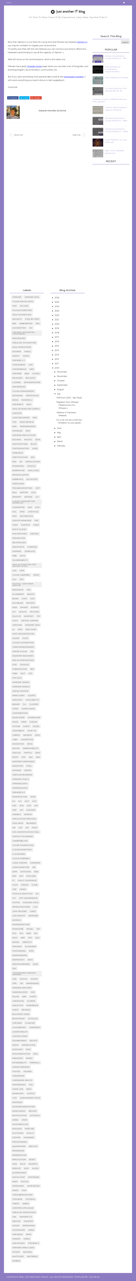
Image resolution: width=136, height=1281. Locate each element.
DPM (14, 872)
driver (24, 607)
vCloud (24, 306)
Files (15, 885)
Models (16, 920)
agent (33, 997)
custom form (19, 1036)
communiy (34, 1027)
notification (19, 1115)
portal (28, 753)
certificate (32, 396)
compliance (28, 709)
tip (38, 616)
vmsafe (16, 1239)
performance (27, 426)
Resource (17, 590)
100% (33, 797)
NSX (35, 418)
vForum (16, 770)
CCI (37, 497)
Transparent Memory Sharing (24, 973)
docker (16, 351)
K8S (14, 323)
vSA (14, 1217)
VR (21, 462)
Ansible (16, 814)
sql (31, 757)
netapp (33, 1111)
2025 (57, 302)
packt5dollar (20, 1124)
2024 (57, 306)
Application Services (24, 819)
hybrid (16, 735)
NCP (14, 516)
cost (24, 599)
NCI (21, 933)
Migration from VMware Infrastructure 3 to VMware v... (67, 405)
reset (32, 1159)
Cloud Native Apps (22, 301)
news (15, 400)
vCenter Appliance (23, 1208)
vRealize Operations (24, 1212)
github (16, 726)
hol (31, 1085)
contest (25, 525)
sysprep (16, 551)
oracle (16, 753)
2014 (57, 350)
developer (18, 717)
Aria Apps (17, 823)
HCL (14, 579)
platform (17, 1133)
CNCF (34, 828)
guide (36, 726)
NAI (38, 929)
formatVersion (21, 1067)
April (59, 437)
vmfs (28, 1234)
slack (35, 1168)
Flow (35, 885)
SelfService (26, 516)
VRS (36, 520)
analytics (17, 1005)
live (14, 1098)
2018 (57, 333)
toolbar (17, 1199)
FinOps (24, 885)
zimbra (16, 1261)
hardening (18, 1076)
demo (15, 1045)
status (24, 1182)
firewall (35, 1063)
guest (26, 726)
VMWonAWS (32, 983)
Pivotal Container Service (22, 584)
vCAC (15, 621)
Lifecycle (33, 512)
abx (24, 997)
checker (17, 1023)
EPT (21, 876)
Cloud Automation (23, 643)
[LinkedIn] (120, 3)
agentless (18, 1001)
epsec (29, 1058)
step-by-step (32, 319)
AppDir (28, 814)
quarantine (19, 1146)
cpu (32, 599)
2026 (57, 297)
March (60, 441)
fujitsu (16, 1071)
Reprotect (18, 960)
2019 (57, 328)
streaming (18, 1186)
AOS (29, 806)
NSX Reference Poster (117, 77)
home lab (17, 1089)
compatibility (20, 1032)
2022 (57, 315)
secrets (33, 1164)
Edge (36, 575)
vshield (31, 466)
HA (37, 894)
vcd (31, 365)
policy (30, 1133)
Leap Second (19, 911)
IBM (32, 669)
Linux (33, 911)
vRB (14, 556)
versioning (29, 1226)
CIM (20, 828)
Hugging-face (30, 902)
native (16, 748)
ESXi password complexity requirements (112, 69)
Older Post (77, 135)
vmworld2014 (20, 784)
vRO (28, 431)
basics (30, 594)
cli (24, 704)
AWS (20, 629)
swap (15, 1190)
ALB (22, 806)
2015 (57, 346)
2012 (57, 359)
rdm (37, 753)
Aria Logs (33, 470)
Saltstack (31, 479)
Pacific (28, 440)
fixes (36, 525)
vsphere (17, 374)
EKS (14, 876)
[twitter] (124, 3)
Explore (31, 876)
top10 (26, 356)
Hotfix (16, 902)
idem (28, 1089)
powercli (27, 400)
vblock (16, 1221)
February (61, 446)
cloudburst (19, 1027)
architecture (20, 444)
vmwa (27, 1239)
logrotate (27, 739)
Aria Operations (21, 347)
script (16, 356)
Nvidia (15, 942)
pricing (34, 534)
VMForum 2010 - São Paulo (69, 398)
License (16, 382)
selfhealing (19, 542)
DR (32, 651)
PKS (14, 462)
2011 (57, 363)
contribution (20, 713)
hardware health (22, 1080)
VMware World (21, 687)
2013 (57, 355)
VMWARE (16, 297)
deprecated (28, 1045)
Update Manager (21, 520)
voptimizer (18, 1243)
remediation (19, 1155)
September (62, 385)
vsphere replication (24, 435)
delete (33, 1041)
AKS (14, 806)
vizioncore (18, 1230)
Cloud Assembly (21, 575)
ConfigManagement (23, 647)
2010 (57, 368)
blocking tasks (20, 1014)
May (59, 432)
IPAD (22, 512)
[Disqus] (48, 176)
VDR (14, 983)
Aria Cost (31, 629)
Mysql (30, 929)
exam (15, 722)
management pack (30, 1098)
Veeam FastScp (20, 691)
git (14, 612)
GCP (14, 665)
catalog (33, 1019)
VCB (14, 979)
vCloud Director (22, 310)
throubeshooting (22, 1195)
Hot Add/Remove (28, 898)
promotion (18, 538)
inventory (18, 1093)
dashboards (19, 1041)
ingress (27, 735)
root (15, 757)
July (59, 394)
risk (14, 1164)
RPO (31, 951)
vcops (15, 1226)
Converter (18, 507)
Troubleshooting (22, 488)
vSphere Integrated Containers (23, 333)
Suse (35, 964)
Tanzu (27, 351)
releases (17, 378)
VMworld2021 (19, 992)
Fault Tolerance (27, 880)
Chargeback (19, 369)
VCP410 (23, 979)
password (18, 466)
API (36, 806)
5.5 (13, 801)
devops (30, 603)
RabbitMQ (17, 479)
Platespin (30, 946)
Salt (23, 673)
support (29, 616)
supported (33, 1186)
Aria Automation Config (26, 409)
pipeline (29, 1129)
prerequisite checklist (73, 77)
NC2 (14, 933)
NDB (28, 933)
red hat (33, 1146)
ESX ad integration (23, 660)
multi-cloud (19, 529)
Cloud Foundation (22, 845)
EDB (36, 872)
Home (9, 3)
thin (24, 1190)
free (23, 722)
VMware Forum (20, 682)
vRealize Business (22, 775)
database (17, 603)
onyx (24, 1120)
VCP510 (34, 979)
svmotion (17, 766)
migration (18, 744)
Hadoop (17, 413)
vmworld (17, 453)
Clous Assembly (21, 858)
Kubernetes (26, 323)
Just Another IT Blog (36, 1277)
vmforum (17, 1234)
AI (13, 629)
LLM (35, 907)
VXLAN (15, 997)
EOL (14, 512)
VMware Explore (21, 988)
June (59, 428)
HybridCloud (19, 669)
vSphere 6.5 (26, 1217)
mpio (30, 744)
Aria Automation (21, 315)
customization (20, 448)
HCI (14, 898)
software (33, 1177)
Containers (18, 365)
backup (26, 1010)
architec (17, 700)
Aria (29, 404)
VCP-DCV (17, 678)
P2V (22, 579)
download (34, 717)
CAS (14, 570)
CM (27, 828)
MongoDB (17, 929)
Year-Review (27, 422)
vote (22, 556)
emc (35, 1054)
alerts (31, 695)
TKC (14, 968)
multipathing (19, 534)
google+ (37, 98)
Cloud (36, 374)
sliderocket (19, 1173)
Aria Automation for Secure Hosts (24, 565)
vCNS (34, 448)
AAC (27, 801)
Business (31, 823)
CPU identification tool (25, 832)
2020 (57, 324)
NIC (36, 933)
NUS (37, 938)
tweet (15, 1204)
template (30, 551)
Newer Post (18, 135)
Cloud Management (23, 391)
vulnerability (20, 560)
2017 (57, 337)
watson (27, 1252)
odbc (15, 1120)
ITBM (14, 673)
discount (17, 1049)
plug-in (16, 616)
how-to (32, 731)
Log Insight (18, 916)
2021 (57, 319)
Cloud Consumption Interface (23, 502)
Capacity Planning (22, 836)
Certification (20, 457)
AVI (21, 810)
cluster (33, 704)
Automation (19, 328)
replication (19, 1159)
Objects (27, 942)
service (16, 1168)
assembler (32, 1005)
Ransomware (19, 955)
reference (18, 1151)
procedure (18, 338)
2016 (57, 341)
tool (29, 766)
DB (34, 867)
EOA (37, 507)
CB (13, 828)
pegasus (17, 1129)
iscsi (37, 735)
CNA (14, 306)
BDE (27, 374)
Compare (35, 863)
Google (24, 665)
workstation (19, 797)
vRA (38, 323)
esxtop (24, 492)
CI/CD (25, 638)
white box (18, 1256)
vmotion (17, 625)
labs (15, 739)
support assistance (23, 761)
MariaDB (33, 916)
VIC (31, 328)
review (28, 497)
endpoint (17, 1058)
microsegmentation (23, 1107)
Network (17, 396)
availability (32, 700)
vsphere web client (23, 1248)
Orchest (17, 946)
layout (31, 1093)
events (35, 607)
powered (29, 1137)
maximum (17, 1102)
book (15, 599)
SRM (32, 369)
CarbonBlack (20, 841)
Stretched (18, 484)
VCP (38, 488)
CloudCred (18, 854)
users (26, 1204)
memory (16, 497)
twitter (25, 98)
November (62, 376)
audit (15, 1010)
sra (38, 757)
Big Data (30, 378)
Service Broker (21, 964)
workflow (18, 470)
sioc (26, 1168)
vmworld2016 (19, 788)
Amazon (30, 810)
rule (22, 1164)
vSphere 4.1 (82, 42)
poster (16, 1137)
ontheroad (18, 387)
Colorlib (94, 1277)
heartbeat (18, 731)
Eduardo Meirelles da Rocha (52, 110)
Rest (30, 960)
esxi (14, 426)
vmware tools (20, 779)
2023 (57, 311)
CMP (22, 570)
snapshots (18, 547)
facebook (13, 98)
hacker (28, 1071)
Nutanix (16, 440)
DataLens (25, 872)
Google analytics (22, 894)
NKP (23, 938)
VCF (30, 673)
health (23, 612)
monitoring (19, 1111)
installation (33, 462)
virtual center (29, 621)
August (60, 389)
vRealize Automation (24, 343)
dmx (28, 1049)
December (62, 372)
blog (34, 444)
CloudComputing (22, 850)
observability (30, 748)
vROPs (27, 770)
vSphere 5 (17, 404)
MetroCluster (20, 475)
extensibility (19, 1063)
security (17, 319)
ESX (33, 457)
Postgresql (19, 951)
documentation (21, 1054)
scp (24, 757)
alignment (18, 594)
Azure (15, 638)
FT (13, 880)
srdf (15, 1182)
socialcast (18, 1177)
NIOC (15, 938)
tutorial (30, 1199)
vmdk (31, 1230)
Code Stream (19, 863)
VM (21, 983)
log (33, 492)
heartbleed (19, 1085)
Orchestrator (32, 382)
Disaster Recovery (22, 656)
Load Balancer (21, 418)
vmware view (32, 625)
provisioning (19, 1142)
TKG (14, 422)
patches (34, 612)
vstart (16, 1252)
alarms (31, 1001)
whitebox (32, 1256)
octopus (35, 1115)
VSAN (15, 525)
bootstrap (18, 1019)
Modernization (20, 924)
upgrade (17, 431)
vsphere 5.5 (18, 792)
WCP (37, 440)
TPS (28, 590)
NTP (30, 938)
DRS (30, 507)
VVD (33, 992)
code (15, 709)
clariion (30, 1023)
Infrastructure (21, 907)
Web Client (18, 695)
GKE (14, 889)
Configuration (20, 867)
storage (32, 547)
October (61, 380)
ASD (14, 810)
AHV (34, 801)
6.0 (20, 801)
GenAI (23, 889)
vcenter (28, 1221)
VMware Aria (32, 297)
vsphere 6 (33, 1243)
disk (14, 607)
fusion (33, 722)
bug (14, 492)
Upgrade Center (34, 66)
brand (16, 704)
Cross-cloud (19, 651)
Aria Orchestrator (23, 634)
